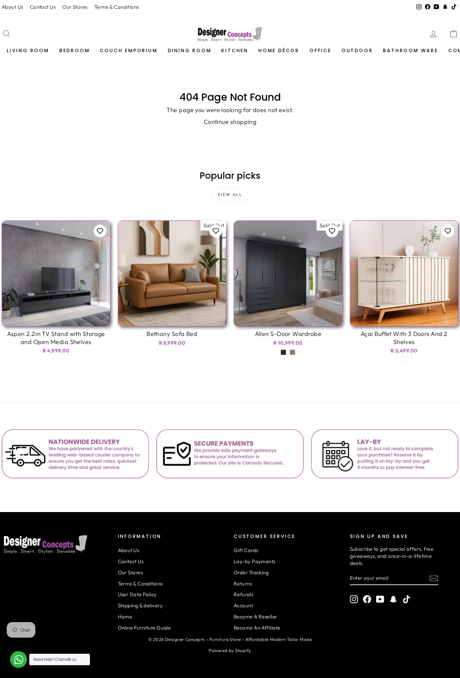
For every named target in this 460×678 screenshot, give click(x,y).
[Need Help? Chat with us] (18, 659)
